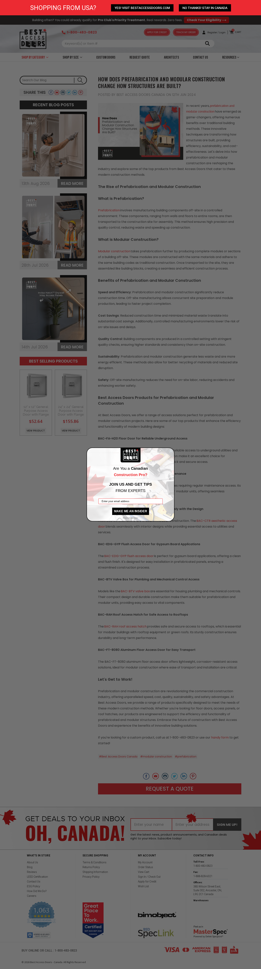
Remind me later (130, 518)
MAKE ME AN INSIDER (130, 511)
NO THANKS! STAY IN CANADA (204, 8)
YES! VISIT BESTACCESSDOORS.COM (142, 8)
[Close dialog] (171, 451)
